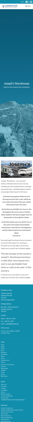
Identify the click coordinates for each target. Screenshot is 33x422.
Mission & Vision (5, 394)
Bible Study (4, 376)
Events (3, 348)
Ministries (4, 352)
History (3, 392)
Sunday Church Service (7, 364)
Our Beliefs (4, 390)
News (2, 350)
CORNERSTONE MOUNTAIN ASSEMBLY (13, 400)
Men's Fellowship (6, 415)
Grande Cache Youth (7, 412)
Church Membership (7, 396)
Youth (2, 372)
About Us (3, 384)
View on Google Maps (7, 300)
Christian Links (5, 360)
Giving (3, 362)
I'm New (3, 388)
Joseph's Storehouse (7, 408)
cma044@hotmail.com (12, 324)
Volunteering (4, 398)
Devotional (4, 354)
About (3, 356)
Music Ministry (5, 419)
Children (3, 370)
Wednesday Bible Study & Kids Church (12, 410)
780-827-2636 (10, 318)
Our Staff (3, 386)
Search (22, 1)
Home (2, 345)
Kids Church (4, 414)
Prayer (3, 358)
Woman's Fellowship (6, 417)
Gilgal (2, 346)
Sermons (3, 366)
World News (4, 368)
